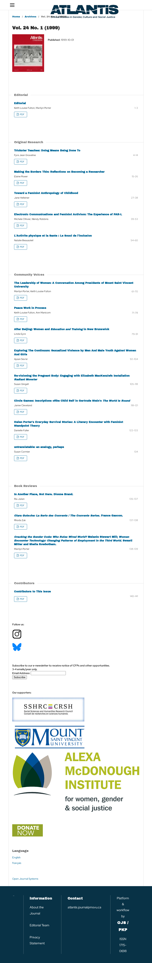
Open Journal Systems (25, 878)
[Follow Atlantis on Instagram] (17, 638)
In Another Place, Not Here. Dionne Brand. (43, 494)
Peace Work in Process (30, 308)
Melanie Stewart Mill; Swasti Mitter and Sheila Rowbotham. (73, 540)
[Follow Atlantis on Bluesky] (17, 650)
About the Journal (37, 910)
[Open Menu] (12, 5)
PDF (21, 114)
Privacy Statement (37, 940)
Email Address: (21, 673)
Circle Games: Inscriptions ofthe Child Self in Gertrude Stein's (72, 400)
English (16, 857)
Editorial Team (39, 925)
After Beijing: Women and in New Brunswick (61, 329)
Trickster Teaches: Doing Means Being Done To (47, 150)
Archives (30, 16)
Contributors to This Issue (32, 591)
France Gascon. (68, 515)
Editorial (20, 103)
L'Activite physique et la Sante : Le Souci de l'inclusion (53, 235)
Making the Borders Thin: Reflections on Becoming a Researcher (59, 171)
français (16, 863)
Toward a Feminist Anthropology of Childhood (46, 193)
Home (16, 16)
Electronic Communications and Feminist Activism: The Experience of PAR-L (68, 214)
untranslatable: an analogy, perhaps (39, 447)
